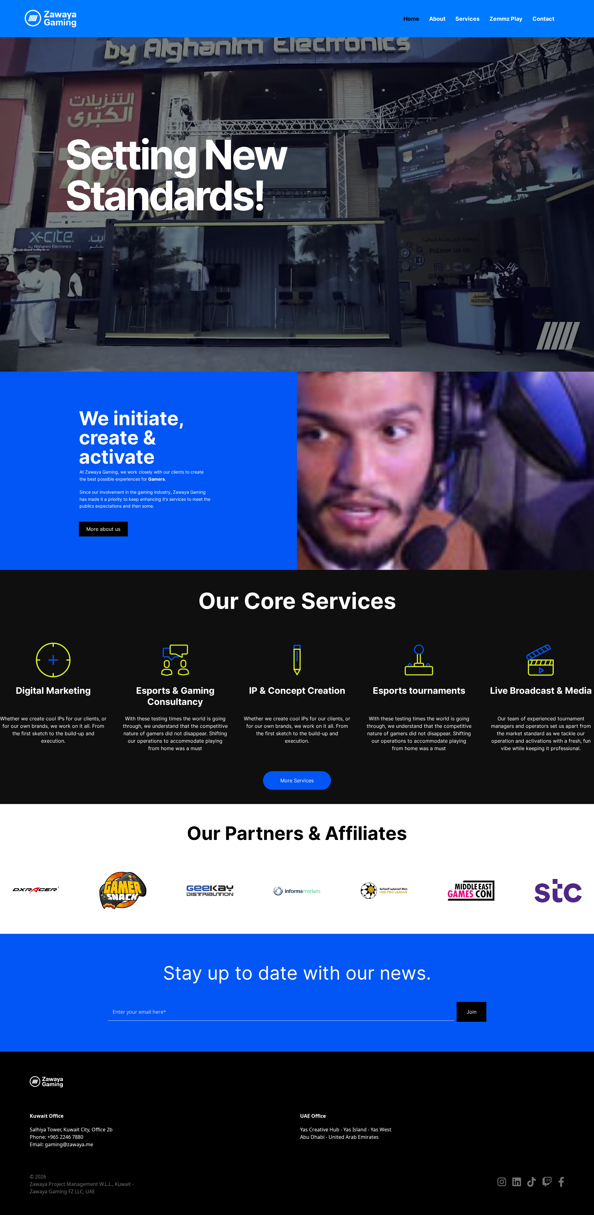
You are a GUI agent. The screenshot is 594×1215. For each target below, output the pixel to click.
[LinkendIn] (516, 1182)
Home (411, 18)
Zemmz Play (506, 18)
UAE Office (313, 1115)
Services (467, 18)
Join (471, 1012)
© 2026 (38, 1176)
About (437, 18)
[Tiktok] (531, 1182)
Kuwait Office (46, 1115)
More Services (297, 780)
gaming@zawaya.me (69, 1144)
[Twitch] (547, 1182)
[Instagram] (501, 1182)
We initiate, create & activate (131, 437)
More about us (103, 529)
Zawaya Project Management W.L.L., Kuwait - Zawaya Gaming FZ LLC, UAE (82, 1188)
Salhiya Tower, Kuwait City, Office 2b (71, 1129)
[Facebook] (561, 1182)
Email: (61, 1144)
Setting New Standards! (175, 175)
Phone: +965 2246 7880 (56, 1137)
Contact (543, 18)
